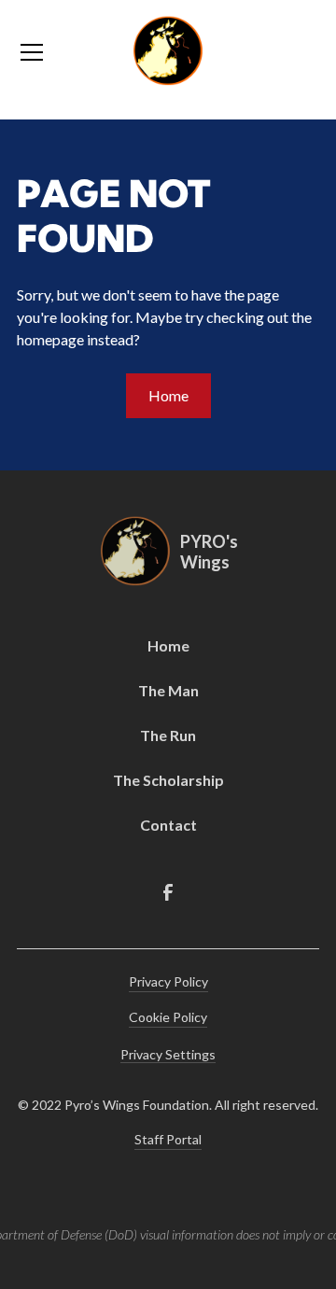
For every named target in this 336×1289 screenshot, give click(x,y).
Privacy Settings (168, 1054)
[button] (62, 52)
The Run (168, 735)
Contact (168, 825)
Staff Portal (168, 1139)
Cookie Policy (168, 1017)
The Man (168, 690)
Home (168, 395)
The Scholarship (168, 780)
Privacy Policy (168, 981)
